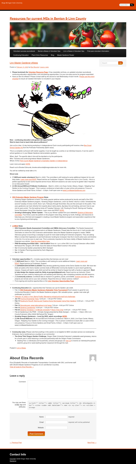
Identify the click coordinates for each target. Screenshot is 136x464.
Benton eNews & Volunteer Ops (49, 51)
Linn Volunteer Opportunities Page (61, 281)
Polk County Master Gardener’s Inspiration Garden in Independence (44, 161)
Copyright (13, 459)
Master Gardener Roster (65, 55)
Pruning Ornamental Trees (29, 299)
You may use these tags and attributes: (19, 404)
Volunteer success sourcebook (24, 51)
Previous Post (16, 442)
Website (41, 427)
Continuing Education (21, 55)
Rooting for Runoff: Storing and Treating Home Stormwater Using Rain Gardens (48, 301)
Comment (22, 381)
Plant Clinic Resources (40, 55)
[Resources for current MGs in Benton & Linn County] (68, 34)
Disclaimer (13, 461)
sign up (68, 340)
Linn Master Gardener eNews (24, 62)
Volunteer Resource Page (38, 72)
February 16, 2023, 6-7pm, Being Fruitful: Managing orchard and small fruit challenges (45, 296)
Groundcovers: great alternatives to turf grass (36, 305)
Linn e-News (21, 348)
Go (120, 63)
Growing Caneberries (27, 307)
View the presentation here (40, 241)
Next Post (92, 442)
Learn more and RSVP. (29, 179)
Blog (52, 55)
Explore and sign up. (82, 276)
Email (42, 422)
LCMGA (15, 226)
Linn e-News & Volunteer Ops (73, 51)
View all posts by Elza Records (22, 367)
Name (41, 417)
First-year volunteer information (98, 51)
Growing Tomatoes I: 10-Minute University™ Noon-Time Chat (41, 310)
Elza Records (35, 67)
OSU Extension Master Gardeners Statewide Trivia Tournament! (44, 290)
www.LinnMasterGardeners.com (74, 190)
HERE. (61, 210)
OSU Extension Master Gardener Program (28, 197)
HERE (28, 164)
